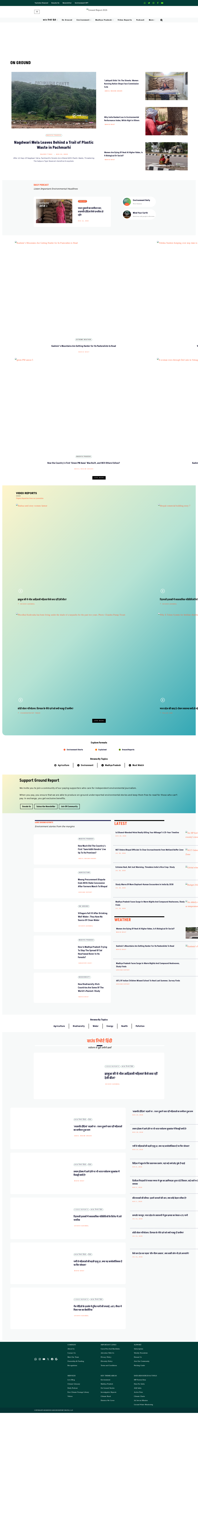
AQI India (137, 1502)
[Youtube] (162, 3)
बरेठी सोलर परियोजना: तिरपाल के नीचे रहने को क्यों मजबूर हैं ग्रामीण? (45, 708)
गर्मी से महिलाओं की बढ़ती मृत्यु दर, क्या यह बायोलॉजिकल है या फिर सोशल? (145, 1267)
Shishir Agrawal (27, 604)
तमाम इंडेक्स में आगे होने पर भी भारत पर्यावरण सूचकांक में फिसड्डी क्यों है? (144, 1248)
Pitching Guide (139, 1480)
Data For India (139, 1498)
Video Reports (125, 20)
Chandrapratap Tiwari (30, 713)
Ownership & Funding (75, 1475)
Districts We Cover (108, 1515)
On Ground (67, 20)
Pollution (140, 1140)
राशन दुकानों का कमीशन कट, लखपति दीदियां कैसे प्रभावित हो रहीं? (90, 212)
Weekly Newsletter (141, 1467)
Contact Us (71, 1467)
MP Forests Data (140, 1494)
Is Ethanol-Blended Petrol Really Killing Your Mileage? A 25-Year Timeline (147, 832)
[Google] (56, 1473)
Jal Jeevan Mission (141, 1515)
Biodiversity (121, 1081)
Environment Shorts (75, 749)
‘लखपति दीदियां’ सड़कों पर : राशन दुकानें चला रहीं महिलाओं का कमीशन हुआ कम (145, 1228)
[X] (149, 3)
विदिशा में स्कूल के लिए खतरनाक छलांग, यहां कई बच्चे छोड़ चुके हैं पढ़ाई (144, 1286)
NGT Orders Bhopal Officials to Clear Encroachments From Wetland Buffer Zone (149, 849)
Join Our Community (142, 1475)
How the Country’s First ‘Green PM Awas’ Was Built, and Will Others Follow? (83, 463)
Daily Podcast (72, 1502)
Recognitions (72, 1480)
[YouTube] (44, 1473)
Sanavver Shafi (123, 1040)
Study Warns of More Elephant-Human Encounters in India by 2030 (144, 884)
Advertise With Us (107, 1467)
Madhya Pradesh (53, 135)
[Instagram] (153, 3)
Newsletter (67, 3)
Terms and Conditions (109, 1480)
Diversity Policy (107, 1475)
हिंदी (89, 1234)
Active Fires (138, 1506)
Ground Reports (128, 749)
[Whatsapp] (144, 3)
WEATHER (122, 920)
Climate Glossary (73, 1498)
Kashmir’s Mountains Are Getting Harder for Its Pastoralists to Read (83, 346)
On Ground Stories (107, 1502)
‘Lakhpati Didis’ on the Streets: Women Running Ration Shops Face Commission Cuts (121, 83)
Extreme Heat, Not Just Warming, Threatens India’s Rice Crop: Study (145, 867)
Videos (70, 1510)
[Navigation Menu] (37, 12)
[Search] (161, 20)
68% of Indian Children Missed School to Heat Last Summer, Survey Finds (148, 980)
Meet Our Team (73, 1471)
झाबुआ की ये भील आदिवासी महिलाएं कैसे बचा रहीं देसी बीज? (42, 599)
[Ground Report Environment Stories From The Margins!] (99, 12)
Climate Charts (139, 1510)
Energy (110, 1140)
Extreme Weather (83, 339)
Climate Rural (106, 1510)
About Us (71, 1463)
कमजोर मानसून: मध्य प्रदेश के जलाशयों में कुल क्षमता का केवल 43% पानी (144, 1344)
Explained (102, 749)
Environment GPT (81, 3)
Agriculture (63, 765)
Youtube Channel (41, 3)
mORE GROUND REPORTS (44, 822)
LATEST (120, 824)
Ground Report (123, 970)
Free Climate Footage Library (78, 1506)
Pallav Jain (167, 713)
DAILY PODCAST (41, 185)
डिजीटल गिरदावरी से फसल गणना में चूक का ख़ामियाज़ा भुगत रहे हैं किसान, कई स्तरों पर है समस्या (144, 1306)
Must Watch (138, 765)
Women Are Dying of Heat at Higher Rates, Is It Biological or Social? (145, 928)
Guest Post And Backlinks (110, 1463)
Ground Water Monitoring (143, 1519)
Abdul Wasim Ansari (114, 91)
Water (96, 1140)
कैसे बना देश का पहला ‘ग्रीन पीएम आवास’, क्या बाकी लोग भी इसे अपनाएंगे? (144, 1384)
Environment (87, 765)
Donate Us (55, 3)
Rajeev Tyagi (46, 154)
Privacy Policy (106, 1471)
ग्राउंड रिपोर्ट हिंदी (99, 1155)
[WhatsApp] (35, 1473)
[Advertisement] (99, 40)
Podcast (140, 20)
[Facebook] (157, 3)
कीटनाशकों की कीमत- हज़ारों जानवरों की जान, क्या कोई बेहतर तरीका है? (144, 1325)
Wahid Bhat (110, 124)
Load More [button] (99, 478)
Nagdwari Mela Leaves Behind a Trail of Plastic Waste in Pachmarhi (54, 145)
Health (124, 1140)
